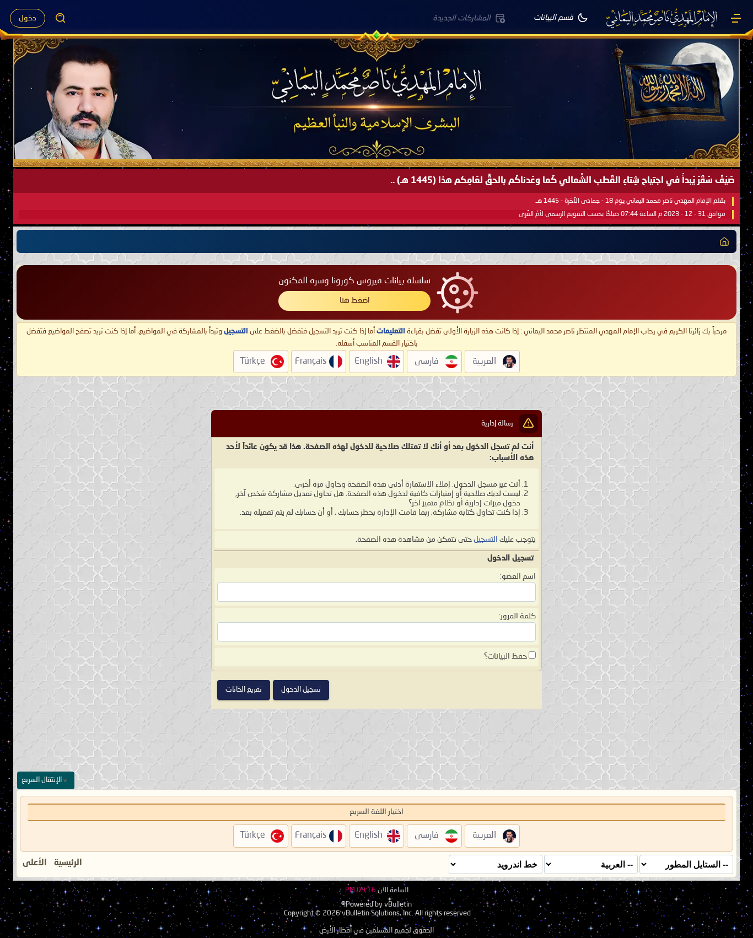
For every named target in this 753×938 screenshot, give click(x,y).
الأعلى (35, 863)
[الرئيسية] (736, 18)
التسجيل (486, 539)
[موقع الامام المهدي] (662, 18)
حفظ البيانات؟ (506, 656)
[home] (724, 241)
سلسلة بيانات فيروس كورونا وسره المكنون (354, 281)
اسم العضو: (518, 576)
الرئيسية (68, 863)
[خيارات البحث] (61, 18)
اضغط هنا (355, 300)
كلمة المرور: (517, 616)
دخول (27, 18)
